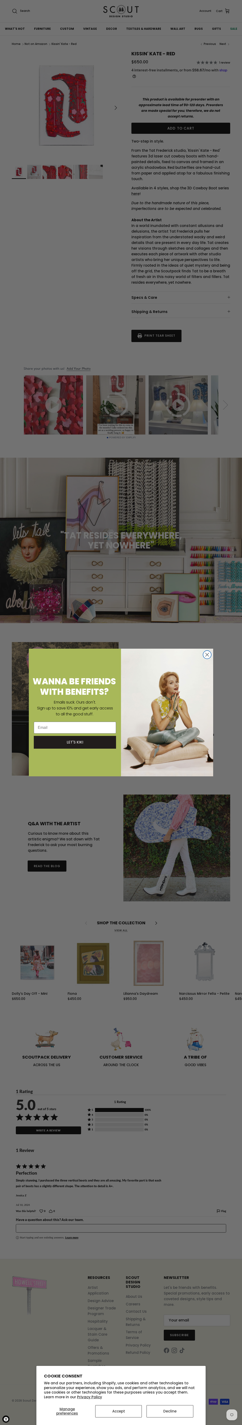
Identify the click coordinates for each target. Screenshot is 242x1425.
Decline (170, 1411)
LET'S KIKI (75, 742)
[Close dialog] (207, 655)
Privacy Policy (89, 1397)
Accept (118, 1411)
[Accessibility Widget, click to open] (5, 1419)
